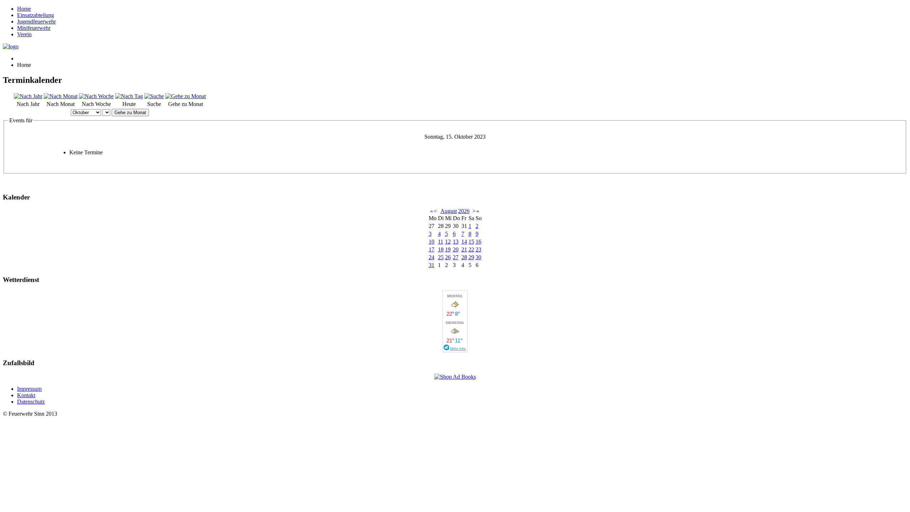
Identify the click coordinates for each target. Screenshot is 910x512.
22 (471, 249)
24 (431, 257)
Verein (24, 34)
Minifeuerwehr (33, 28)
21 (464, 249)
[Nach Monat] (60, 96)
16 (478, 242)
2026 (464, 211)
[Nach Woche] (96, 96)
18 (441, 249)
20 (456, 249)
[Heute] (129, 96)
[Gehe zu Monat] (185, 96)
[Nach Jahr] (28, 96)
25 (441, 257)
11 (440, 242)
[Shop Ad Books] (455, 377)
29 (471, 257)
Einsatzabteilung (35, 15)
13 (456, 242)
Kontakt (26, 395)
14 (464, 242)
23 (478, 249)
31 (431, 265)
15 (471, 242)
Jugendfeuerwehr (36, 21)
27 (456, 257)
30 (478, 257)
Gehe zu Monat (130, 112)
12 (448, 242)
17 (431, 249)
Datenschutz (31, 402)
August (448, 211)
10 (431, 242)
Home (24, 9)
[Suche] (154, 96)
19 (448, 249)
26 (448, 257)
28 (464, 257)
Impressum (29, 389)
